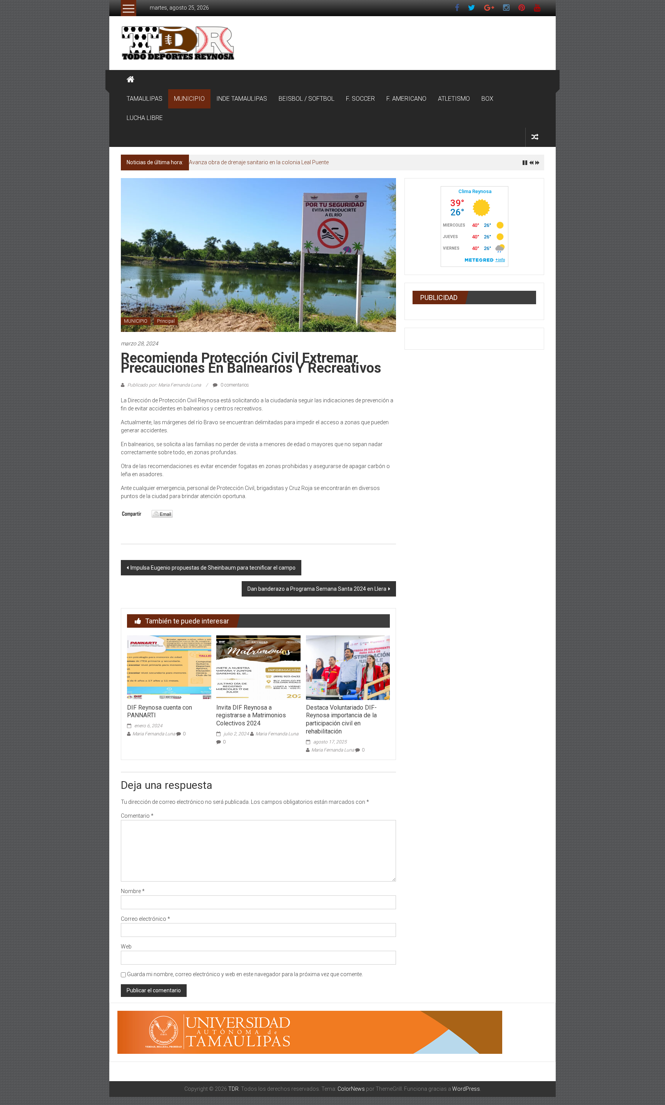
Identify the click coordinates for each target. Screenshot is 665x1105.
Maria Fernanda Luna (153, 734)
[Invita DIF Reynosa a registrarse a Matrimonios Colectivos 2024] (258, 667)
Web (126, 946)
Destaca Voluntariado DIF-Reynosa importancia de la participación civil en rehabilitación (341, 719)
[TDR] (130, 79)
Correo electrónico (145, 919)
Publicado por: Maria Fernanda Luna (164, 385)
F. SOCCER (360, 98)
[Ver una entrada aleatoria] (534, 137)
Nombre (133, 891)
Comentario (137, 816)
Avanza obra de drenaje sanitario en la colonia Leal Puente (259, 162)
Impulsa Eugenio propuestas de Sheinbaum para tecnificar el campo (213, 568)
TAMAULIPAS (144, 98)
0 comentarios (234, 385)
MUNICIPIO (189, 98)
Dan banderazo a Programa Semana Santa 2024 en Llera (316, 589)
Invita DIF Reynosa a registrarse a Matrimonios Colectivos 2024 (251, 715)
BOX (487, 98)
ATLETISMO (454, 98)
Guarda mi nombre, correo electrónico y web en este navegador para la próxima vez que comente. (245, 974)
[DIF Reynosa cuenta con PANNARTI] (169, 667)
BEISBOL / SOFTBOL (306, 98)
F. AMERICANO (406, 98)
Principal (166, 321)
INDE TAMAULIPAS (241, 98)
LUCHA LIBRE (145, 118)
